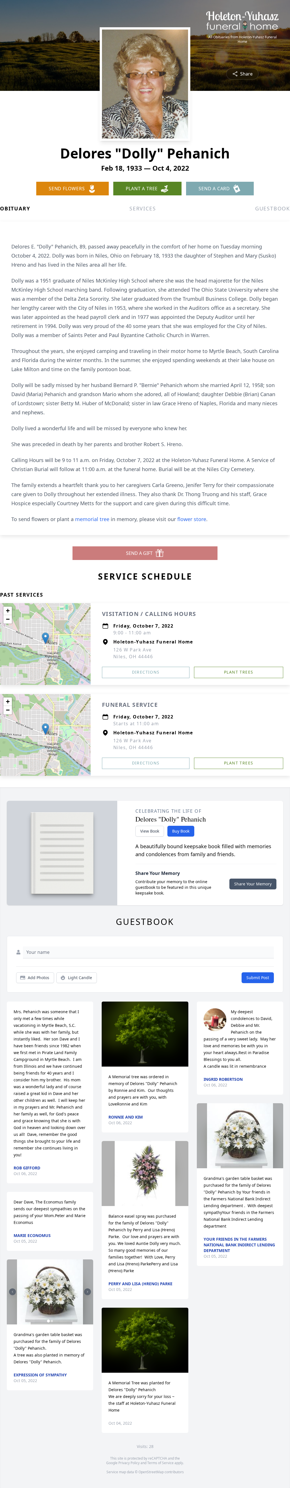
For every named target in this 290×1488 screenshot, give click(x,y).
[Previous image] (12, 1291)
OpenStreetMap (151, 1472)
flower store (191, 519)
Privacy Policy (129, 1462)
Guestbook (272, 208)
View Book (149, 831)
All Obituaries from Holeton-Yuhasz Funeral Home (242, 39)
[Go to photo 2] (52, 1321)
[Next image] (87, 1291)
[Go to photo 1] (48, 1321)
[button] (45, 638)
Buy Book (180, 831)
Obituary (15, 208)
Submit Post (257, 977)
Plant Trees (238, 672)
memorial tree (92, 519)
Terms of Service (160, 1462)
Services (142, 208)
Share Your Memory (253, 884)
